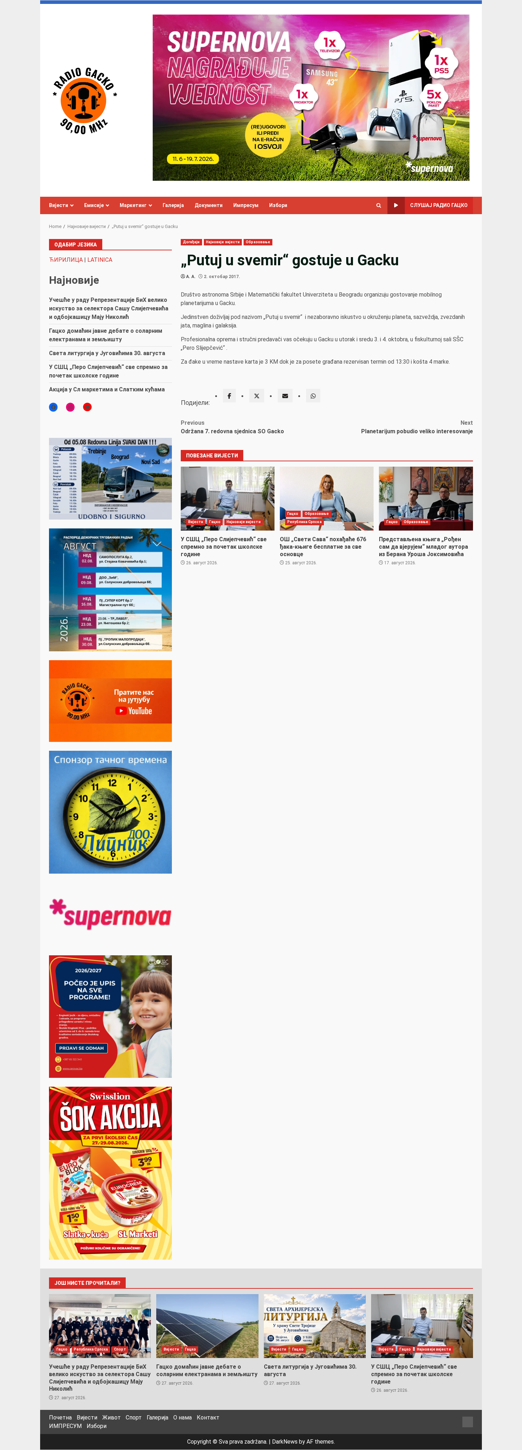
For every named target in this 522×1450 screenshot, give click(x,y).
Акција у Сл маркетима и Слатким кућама (107, 389)
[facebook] (229, 395)
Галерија (173, 205)
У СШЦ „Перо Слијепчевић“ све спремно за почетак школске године (227, 499)
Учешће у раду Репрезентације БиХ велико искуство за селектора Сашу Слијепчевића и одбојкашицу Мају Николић (108, 308)
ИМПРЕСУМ (65, 1426)
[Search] (378, 205)
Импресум (246, 205)
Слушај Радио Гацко (439, 205)
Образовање (258, 242)
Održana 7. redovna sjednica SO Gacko (232, 427)
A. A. (191, 276)
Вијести (58, 205)
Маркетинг (133, 205)
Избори (278, 205)
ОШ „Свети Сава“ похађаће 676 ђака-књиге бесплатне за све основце (327, 499)
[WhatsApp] (313, 395)
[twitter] (256, 395)
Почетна (60, 1417)
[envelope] (285, 395)
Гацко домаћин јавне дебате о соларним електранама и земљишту (207, 1326)
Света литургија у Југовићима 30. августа (107, 353)
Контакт (208, 1417)
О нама (182, 1417)
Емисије (94, 205)
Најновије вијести (223, 242)
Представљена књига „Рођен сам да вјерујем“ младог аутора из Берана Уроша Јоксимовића (426, 499)
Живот (111, 1417)
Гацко (215, 522)
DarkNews (285, 1441)
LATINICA (99, 259)
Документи (209, 205)
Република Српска (304, 522)
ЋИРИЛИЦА (66, 259)
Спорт (120, 1349)
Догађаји (191, 242)
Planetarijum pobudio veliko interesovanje (417, 427)
